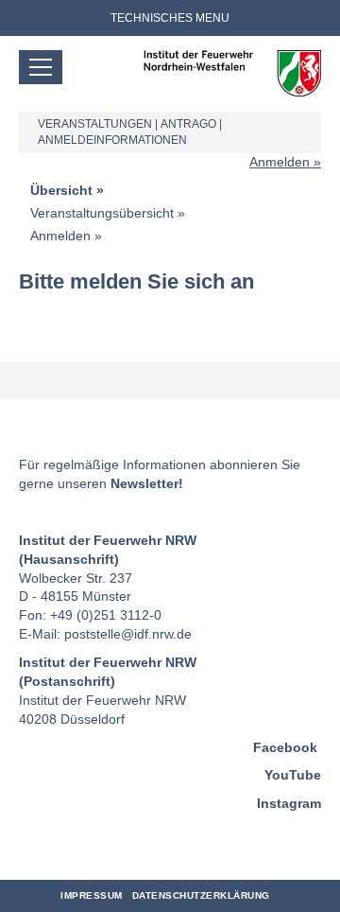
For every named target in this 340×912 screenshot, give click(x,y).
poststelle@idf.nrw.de (128, 633)
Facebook (285, 747)
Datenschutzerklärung (201, 895)
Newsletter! (146, 483)
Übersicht (61, 190)
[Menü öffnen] (40, 67)
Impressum (91, 895)
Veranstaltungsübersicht (102, 212)
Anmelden (279, 161)
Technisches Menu (170, 18)
